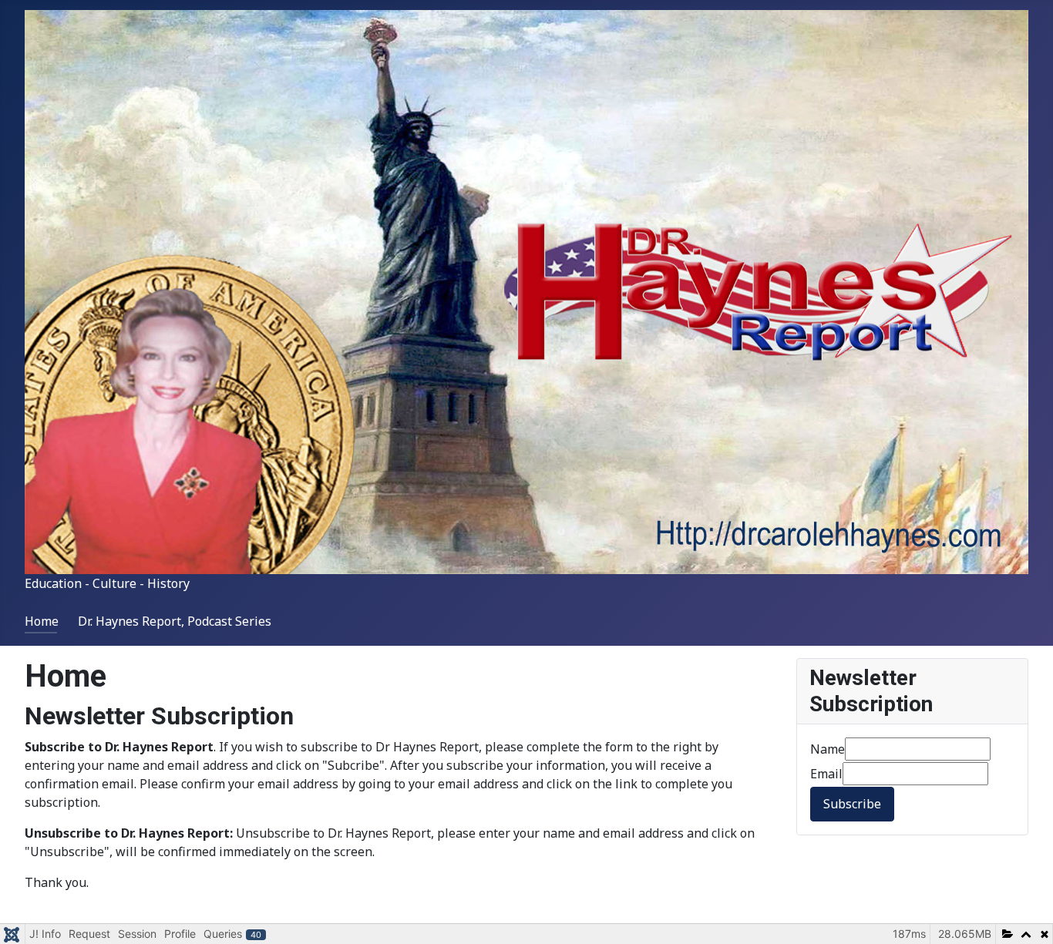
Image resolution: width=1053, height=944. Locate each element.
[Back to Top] (1026, 915)
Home (42, 621)
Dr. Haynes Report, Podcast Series (174, 621)
